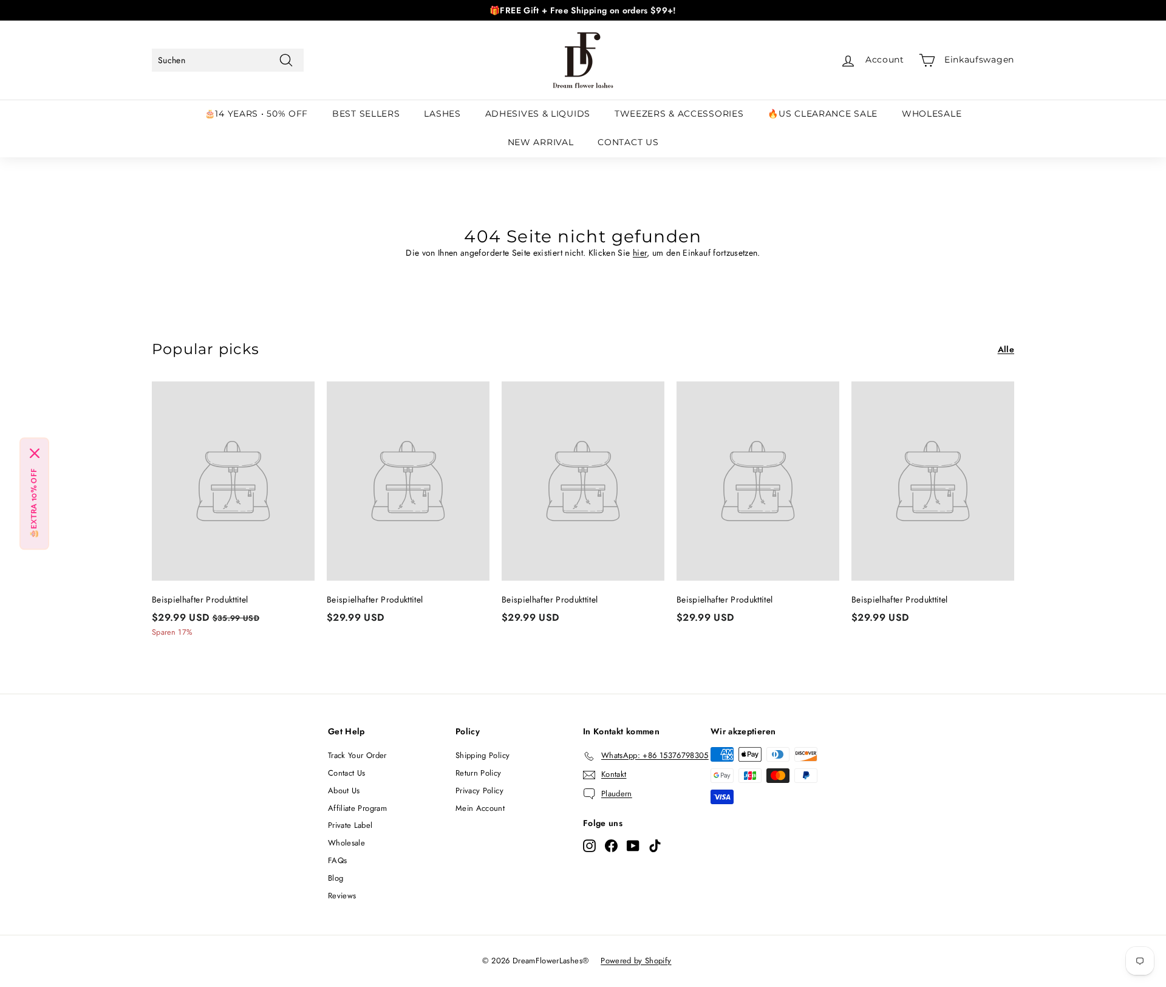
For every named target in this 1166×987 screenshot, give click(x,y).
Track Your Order (357, 755)
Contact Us (347, 773)
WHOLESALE (931, 113)
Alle (1006, 349)
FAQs (337, 860)
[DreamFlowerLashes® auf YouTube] (633, 845)
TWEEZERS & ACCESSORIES (679, 113)
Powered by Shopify (636, 960)
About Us (344, 790)
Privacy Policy (479, 790)
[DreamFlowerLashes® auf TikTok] (655, 845)
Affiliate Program (357, 808)
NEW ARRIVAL (541, 142)
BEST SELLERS (366, 113)
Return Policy (478, 773)
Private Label (350, 825)
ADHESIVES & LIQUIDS (537, 113)
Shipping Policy (482, 755)
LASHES (442, 113)
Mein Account (480, 808)
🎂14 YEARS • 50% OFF (256, 113)
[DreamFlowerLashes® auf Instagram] (589, 845)
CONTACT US (628, 142)
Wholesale (346, 843)
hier (640, 253)
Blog (335, 878)
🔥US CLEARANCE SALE (823, 113)
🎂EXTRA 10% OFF (34, 503)
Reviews (342, 895)
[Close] (34, 453)
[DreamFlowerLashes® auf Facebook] (611, 845)
